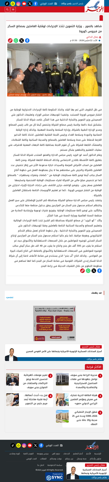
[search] (7, 9)
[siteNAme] (94, 6)
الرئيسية (97, 454)
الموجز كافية (28, 454)
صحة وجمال (81, 459)
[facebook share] (27, 40)
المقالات (43, 459)
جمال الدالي (92, 37)
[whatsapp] (10, 40)
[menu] (13, 9)
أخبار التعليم (78, 454)
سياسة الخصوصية (54, 465)
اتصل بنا (40, 465)
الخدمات (66, 454)
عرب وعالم (69, 459)
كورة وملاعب (14, 454)
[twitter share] (21, 40)
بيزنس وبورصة (43, 454)
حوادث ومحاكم (56, 459)
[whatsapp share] (16, 40)
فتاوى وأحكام (95, 459)
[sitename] (91, 445)
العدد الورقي (46, 3)
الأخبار (88, 454)
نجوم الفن (56, 454)
